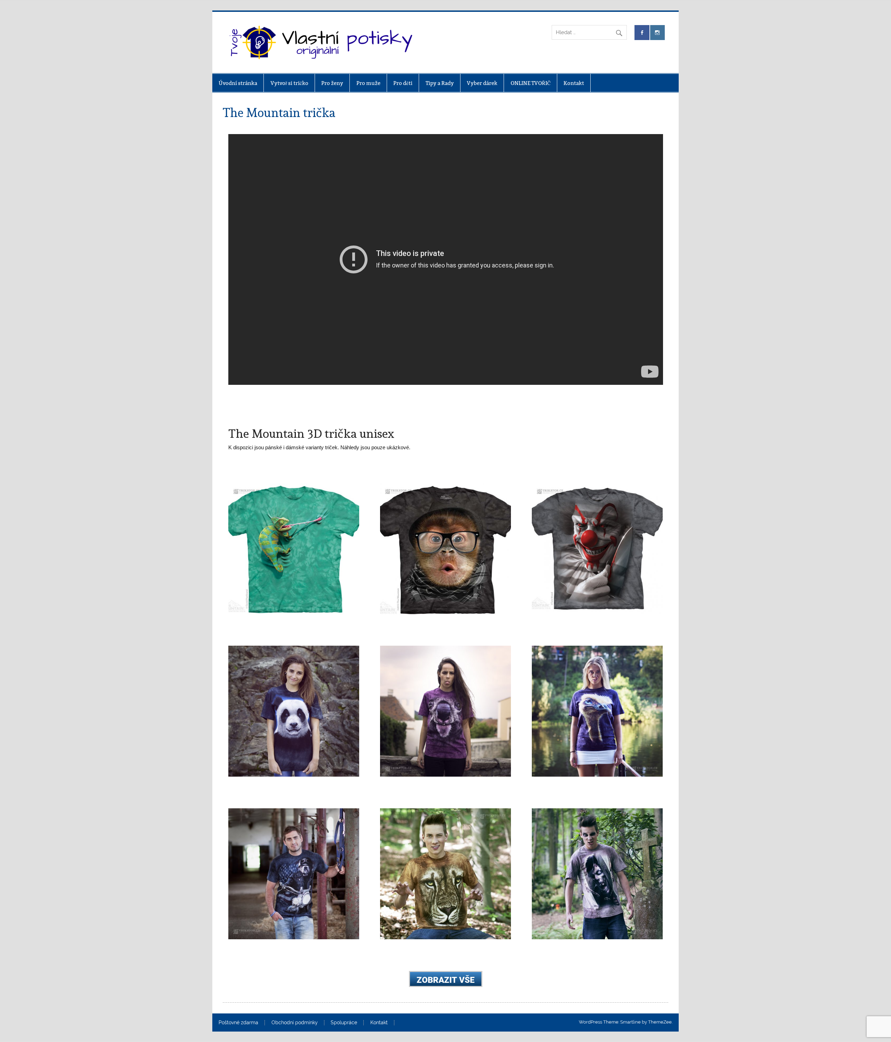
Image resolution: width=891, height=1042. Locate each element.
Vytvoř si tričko (289, 83)
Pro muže (368, 83)
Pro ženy (332, 83)
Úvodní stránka (238, 83)
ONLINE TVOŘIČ (531, 83)
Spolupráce (344, 1022)
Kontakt (573, 83)
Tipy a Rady (440, 83)
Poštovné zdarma (238, 1022)
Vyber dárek (482, 83)
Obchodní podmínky (294, 1022)
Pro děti (402, 83)
